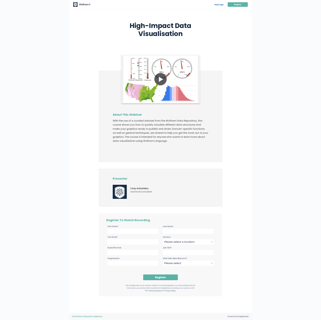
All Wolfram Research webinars (87, 316)
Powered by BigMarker (238, 316)
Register (237, 4)
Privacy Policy (171, 290)
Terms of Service (155, 290)
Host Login (219, 4)
